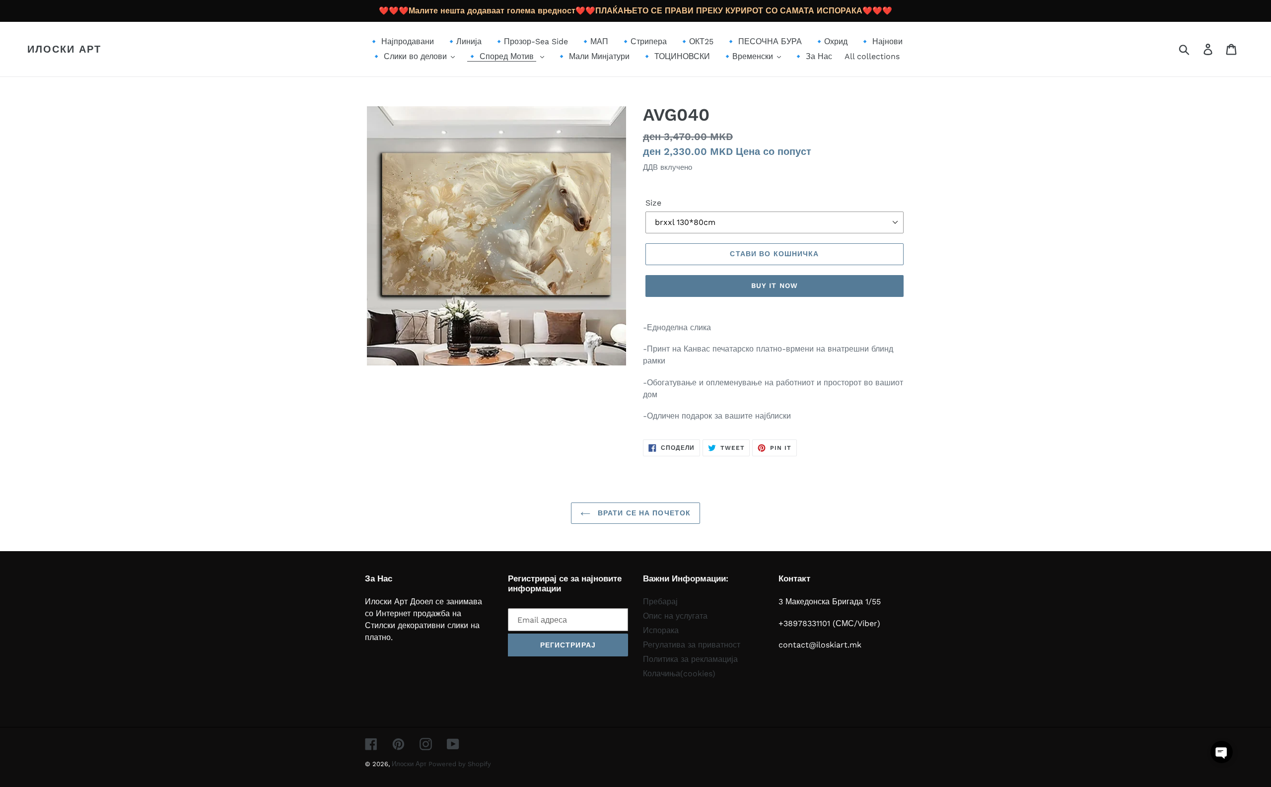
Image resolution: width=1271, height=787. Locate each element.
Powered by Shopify (459, 764)
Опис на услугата (675, 616)
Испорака (661, 630)
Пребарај (660, 601)
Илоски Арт (64, 49)
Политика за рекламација (690, 659)
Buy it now (774, 285)
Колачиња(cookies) (679, 673)
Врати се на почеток (643, 513)
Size (653, 203)
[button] (1221, 752)
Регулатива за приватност (691, 644)
